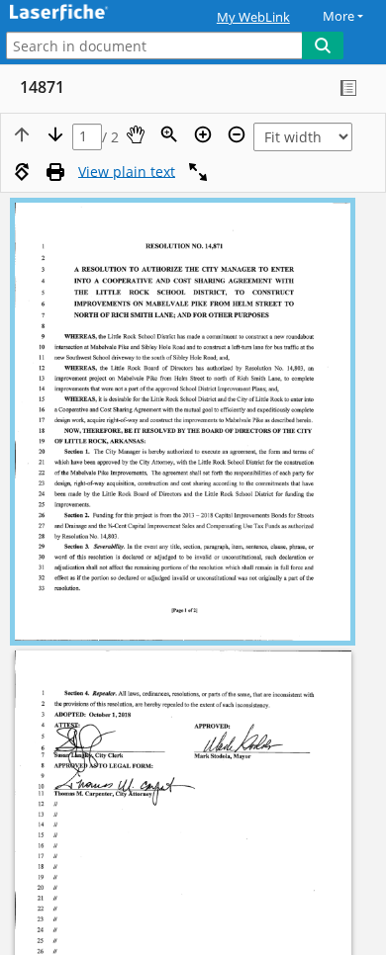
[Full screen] (198, 172)
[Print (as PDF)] (55, 172)
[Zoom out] (236, 134)
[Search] (322, 45)
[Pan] (135, 134)
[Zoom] (169, 134)
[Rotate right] (22, 172)
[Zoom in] (203, 134)
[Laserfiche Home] (84, 13)
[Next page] (55, 134)
